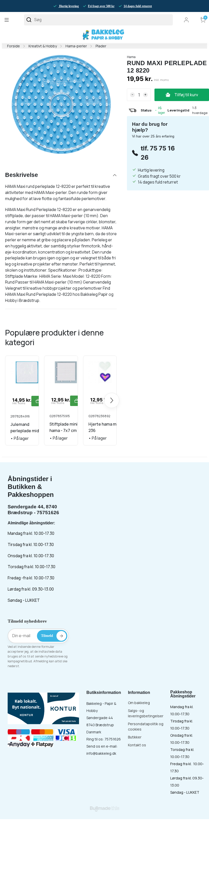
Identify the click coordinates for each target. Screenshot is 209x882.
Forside (13, 46)
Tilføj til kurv (186, 94)
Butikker (134, 737)
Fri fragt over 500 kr (101, 6)
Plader (101, 46)
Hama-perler (76, 46)
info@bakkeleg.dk (101, 753)
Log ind (186, 20)
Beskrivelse (21, 175)
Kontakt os (137, 745)
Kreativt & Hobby (43, 46)
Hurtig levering (68, 6)
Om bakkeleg (139, 702)
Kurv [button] (205, 18)
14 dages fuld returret (138, 6)
